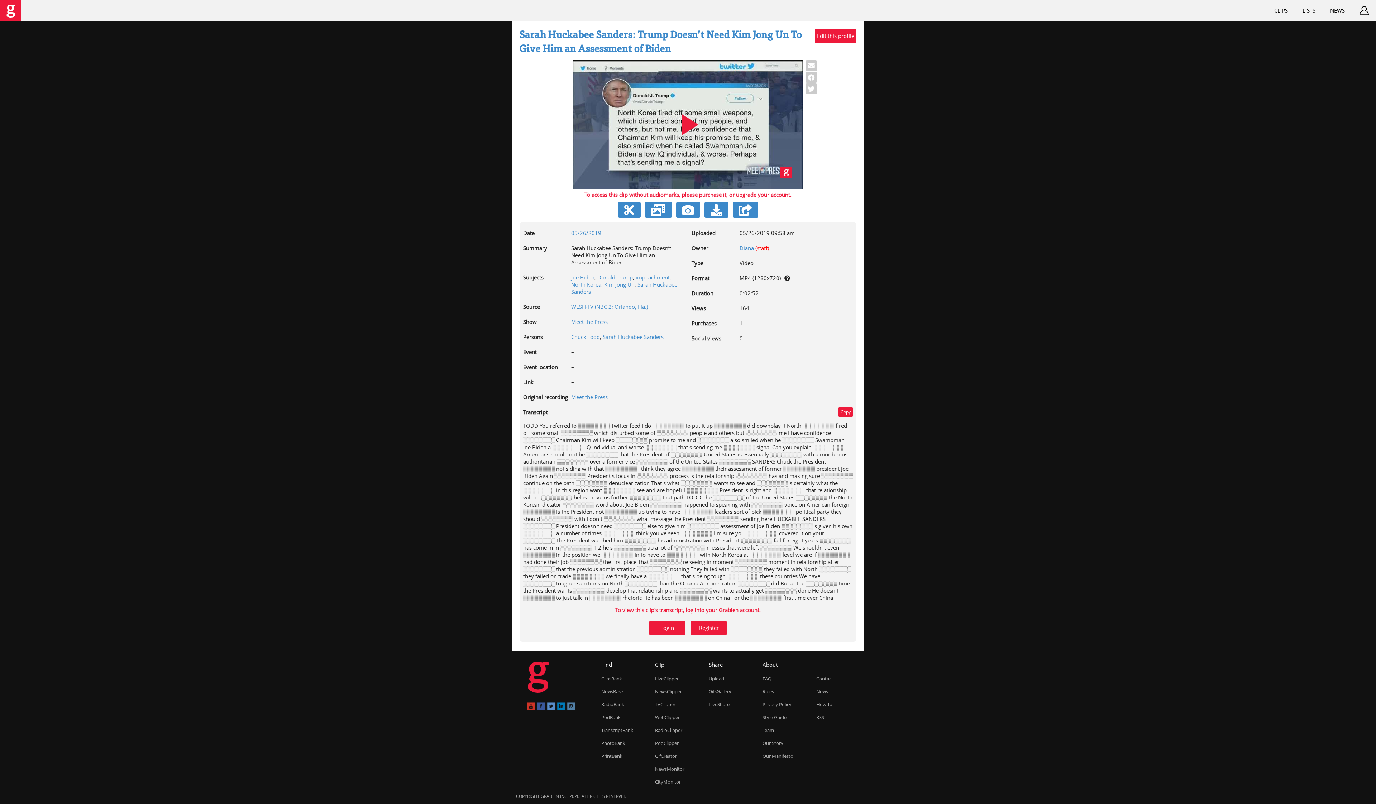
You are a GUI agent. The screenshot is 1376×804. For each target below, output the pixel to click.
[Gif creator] (658, 210)
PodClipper (667, 743)
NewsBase (612, 691)
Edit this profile (835, 35)
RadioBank (612, 704)
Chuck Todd (585, 336)
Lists (1309, 10)
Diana (747, 248)
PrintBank (611, 756)
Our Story (773, 743)
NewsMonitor (669, 769)
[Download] (716, 210)
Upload (716, 678)
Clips (1281, 10)
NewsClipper (668, 691)
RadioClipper (668, 730)
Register (709, 627)
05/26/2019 (586, 232)
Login (667, 627)
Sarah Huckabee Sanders (633, 336)
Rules (768, 691)
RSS (820, 717)
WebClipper (667, 717)
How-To (824, 704)
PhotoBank (613, 743)
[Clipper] (629, 210)
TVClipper (665, 704)
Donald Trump (615, 277)
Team (768, 730)
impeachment (653, 277)
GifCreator (666, 756)
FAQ (767, 678)
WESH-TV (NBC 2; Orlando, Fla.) (609, 306)
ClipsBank (611, 678)
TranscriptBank (617, 730)
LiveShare (719, 704)
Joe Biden (582, 277)
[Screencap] (688, 210)
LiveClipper (667, 678)
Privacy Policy (777, 704)
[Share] (745, 210)
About (770, 664)
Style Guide (775, 717)
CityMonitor (668, 782)
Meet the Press (589, 321)
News (1337, 10)
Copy (846, 412)
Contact (824, 678)
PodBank (611, 717)
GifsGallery (720, 691)
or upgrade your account (759, 194)
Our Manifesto (778, 756)
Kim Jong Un (619, 284)
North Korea (586, 284)
